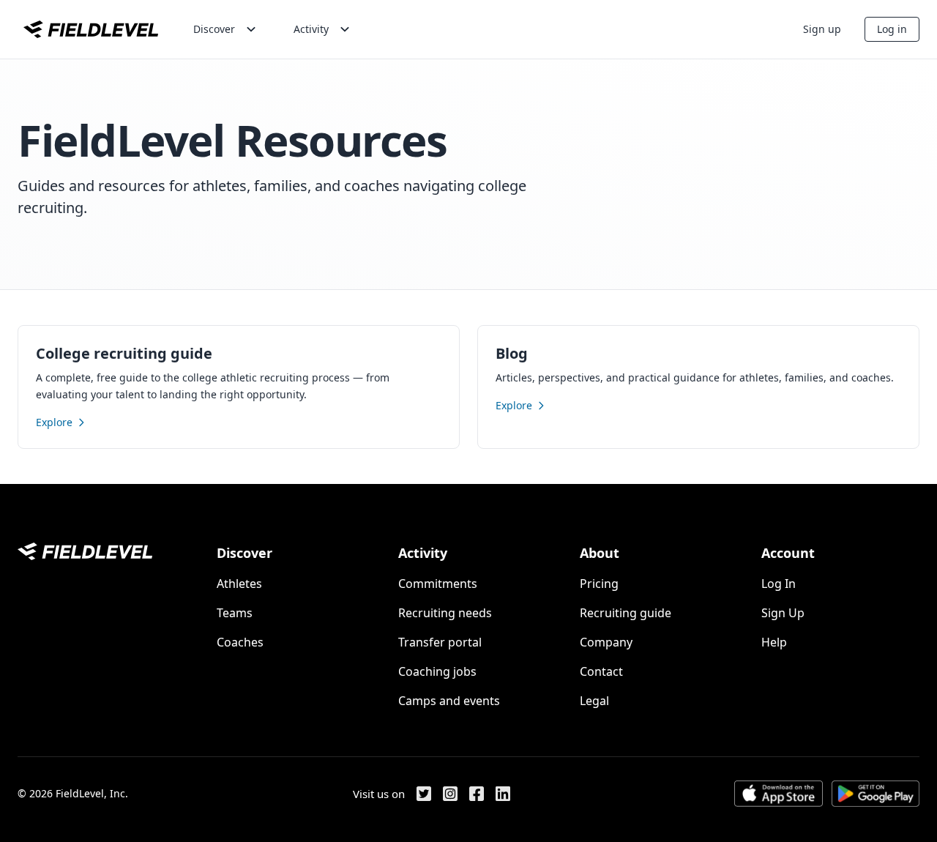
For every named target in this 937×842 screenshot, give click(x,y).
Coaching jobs (437, 671)
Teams (235, 613)
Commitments (437, 583)
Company (606, 642)
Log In (778, 583)
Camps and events (449, 701)
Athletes (239, 583)
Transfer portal (440, 642)
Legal (594, 701)
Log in (892, 29)
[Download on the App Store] (778, 793)
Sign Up (783, 613)
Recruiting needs (445, 613)
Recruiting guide (625, 613)
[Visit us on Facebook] (476, 793)
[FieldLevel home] (90, 29)
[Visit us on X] (424, 793)
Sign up (822, 29)
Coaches (240, 642)
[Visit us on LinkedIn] (503, 793)
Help (774, 642)
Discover (214, 29)
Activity (311, 29)
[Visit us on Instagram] (450, 793)
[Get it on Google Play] (875, 793)
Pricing (599, 583)
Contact (601, 671)
